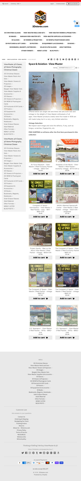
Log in (52, 3)
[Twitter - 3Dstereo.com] (48, 59)
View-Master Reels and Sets (40, 365)
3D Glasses (8, 96)
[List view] (78, 67)
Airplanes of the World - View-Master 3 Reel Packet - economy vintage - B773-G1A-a (67, 167)
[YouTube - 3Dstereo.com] (63, 59)
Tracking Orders (21, 423)
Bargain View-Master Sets (13, 89)
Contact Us (21, 417)
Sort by (55, 67)
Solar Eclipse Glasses (11, 124)
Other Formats (9, 129)
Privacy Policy (21, 430)
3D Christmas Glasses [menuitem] (12, 33)
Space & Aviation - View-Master (16, 59)
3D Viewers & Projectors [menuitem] (33, 40)
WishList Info (21, 437)
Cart (74, 3)
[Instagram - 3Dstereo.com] (54, 59)
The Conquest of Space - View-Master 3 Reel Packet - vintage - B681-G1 (40, 291)
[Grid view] (76, 67)
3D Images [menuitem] (12, 36)
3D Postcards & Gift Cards (13, 106)
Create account (60, 3)
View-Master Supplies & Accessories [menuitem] (57, 36)
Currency (13, 3)
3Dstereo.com (43, 472)
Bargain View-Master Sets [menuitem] (30, 36)
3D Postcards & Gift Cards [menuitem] (15, 43)
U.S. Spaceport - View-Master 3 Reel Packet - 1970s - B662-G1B (67, 330)
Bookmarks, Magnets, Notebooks (40, 392)
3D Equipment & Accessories (39, 388)
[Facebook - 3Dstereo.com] (51, 59)
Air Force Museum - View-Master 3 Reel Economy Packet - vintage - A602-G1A (40, 167)
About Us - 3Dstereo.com (21, 428)
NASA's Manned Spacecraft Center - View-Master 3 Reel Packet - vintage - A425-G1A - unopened (67, 208)
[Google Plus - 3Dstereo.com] (72, 59)
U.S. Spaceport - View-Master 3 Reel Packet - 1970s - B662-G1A (40, 330)
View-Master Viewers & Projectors (40, 368)
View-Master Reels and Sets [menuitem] (34, 33)
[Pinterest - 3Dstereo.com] (57, 59)
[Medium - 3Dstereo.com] (75, 59)
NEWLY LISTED (9, 132)
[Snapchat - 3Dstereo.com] (66, 59)
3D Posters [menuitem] (34, 43)
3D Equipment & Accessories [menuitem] (52, 43)
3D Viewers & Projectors (12, 99)
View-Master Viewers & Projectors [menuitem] (62, 33)
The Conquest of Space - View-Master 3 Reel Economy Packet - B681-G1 (67, 250)
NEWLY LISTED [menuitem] (42, 51)
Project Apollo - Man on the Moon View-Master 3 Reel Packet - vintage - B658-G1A (40, 250)
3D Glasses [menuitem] (15, 40)
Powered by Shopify (40, 474)
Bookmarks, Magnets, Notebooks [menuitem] (23, 47)
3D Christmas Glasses (11, 74)
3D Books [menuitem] (70, 43)
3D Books (7, 116)
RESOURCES (21, 435)
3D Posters (8, 109)
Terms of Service (21, 432)
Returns (21, 426)
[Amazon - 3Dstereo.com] (78, 59)
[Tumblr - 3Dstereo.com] (60, 59)
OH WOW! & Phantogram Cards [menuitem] (58, 40)
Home (3, 59)
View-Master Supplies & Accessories (40, 374)
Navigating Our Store (22, 421)
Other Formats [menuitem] (27, 51)
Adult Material (9, 127)
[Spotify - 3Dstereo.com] (69, 59)
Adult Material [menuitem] (65, 47)
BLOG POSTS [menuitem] (54, 51)
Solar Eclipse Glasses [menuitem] (48, 47)
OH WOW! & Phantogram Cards (40, 381)
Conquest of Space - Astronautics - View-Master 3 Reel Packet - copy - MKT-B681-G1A (41, 208)
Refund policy (21, 439)
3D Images (7, 86)
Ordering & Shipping (21, 419)
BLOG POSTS (8, 134)
